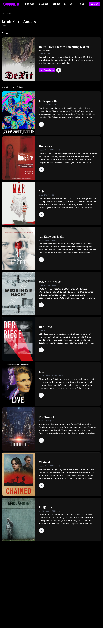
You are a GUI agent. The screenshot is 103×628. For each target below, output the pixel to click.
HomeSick (45, 146)
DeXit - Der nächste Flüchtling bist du (64, 47)
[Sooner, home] (11, 4)
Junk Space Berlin (50, 101)
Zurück (8, 13)
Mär (41, 191)
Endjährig (45, 507)
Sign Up (94, 4)
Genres (56, 4)
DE (71, 4)
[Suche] (65, 4)
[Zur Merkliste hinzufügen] (58, 70)
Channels (43, 4)
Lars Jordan (46, 51)
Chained (44, 462)
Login (82, 4)
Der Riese (45, 326)
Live (41, 372)
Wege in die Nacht (50, 281)
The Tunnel (46, 417)
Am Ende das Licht (51, 236)
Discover (29, 4)
